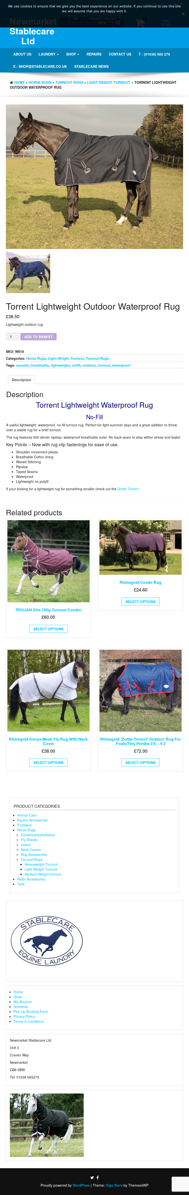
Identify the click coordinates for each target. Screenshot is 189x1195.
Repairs (94, 54)
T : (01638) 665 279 (154, 54)
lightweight (60, 365)
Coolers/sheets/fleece (38, 834)
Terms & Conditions (29, 1021)
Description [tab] (21, 379)
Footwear (24, 824)
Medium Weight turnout (43, 874)
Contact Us (120, 54)
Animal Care (26, 815)
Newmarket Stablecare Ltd (33, 30)
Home (19, 82)
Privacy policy (102, 19)
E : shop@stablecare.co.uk (40, 66)
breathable (40, 365)
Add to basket (38, 336)
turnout (104, 365)
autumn (22, 365)
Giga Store (114, 1185)
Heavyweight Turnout (41, 864)
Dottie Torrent (128, 488)
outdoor (89, 365)
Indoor (26, 844)
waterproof (121, 365)
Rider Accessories (31, 879)
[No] (182, 13)
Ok (75, 19)
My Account (23, 1001)
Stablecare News (91, 66)
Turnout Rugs (69, 82)
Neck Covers (31, 849)
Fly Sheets (29, 839)
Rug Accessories (34, 854)
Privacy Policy (24, 1016)
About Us (22, 54)
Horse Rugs (40, 82)
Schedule (21, 1006)
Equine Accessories (32, 820)
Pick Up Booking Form (31, 1011)
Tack (21, 883)
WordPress (81, 1185)
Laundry (47, 54)
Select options (48, 628)
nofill (76, 365)
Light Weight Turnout (108, 82)
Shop (71, 54)
